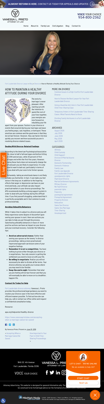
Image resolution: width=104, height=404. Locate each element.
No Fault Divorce (61, 186)
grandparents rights (62, 176)
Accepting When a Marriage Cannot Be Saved (12, 336)
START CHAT (83, 378)
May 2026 (58, 138)
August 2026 (59, 130)
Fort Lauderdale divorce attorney (18, 288)
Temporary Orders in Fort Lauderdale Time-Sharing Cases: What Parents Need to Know (74, 112)
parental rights (60, 189)
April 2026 (59, 141)
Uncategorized (60, 213)
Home (26, 26)
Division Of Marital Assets (64, 157)
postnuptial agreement (63, 194)
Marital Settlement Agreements (67, 181)
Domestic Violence (62, 165)
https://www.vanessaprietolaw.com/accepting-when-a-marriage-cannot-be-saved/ (24, 318)
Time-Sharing (60, 210)
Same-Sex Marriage (62, 208)
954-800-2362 (89, 17)
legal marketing (61, 399)
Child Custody (60, 152)
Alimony (58, 149)
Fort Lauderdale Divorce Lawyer (16, 84)
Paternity (58, 192)
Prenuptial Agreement (63, 197)
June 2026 (59, 136)
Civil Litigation (57, 26)
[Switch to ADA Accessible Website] (3, 400)
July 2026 (58, 133)
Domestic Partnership (63, 163)
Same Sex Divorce (62, 205)
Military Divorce (61, 184)
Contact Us (76, 26)
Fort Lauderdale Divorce (64, 173)
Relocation (59, 202)
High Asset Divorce (62, 178)
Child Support (60, 155)
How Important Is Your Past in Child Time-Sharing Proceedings (38, 336)
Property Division (61, 200)
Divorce (37, 84)
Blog (67, 26)
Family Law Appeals (62, 171)
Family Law (45, 26)
